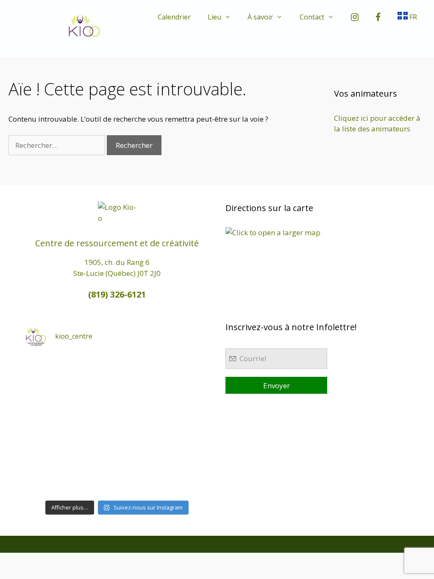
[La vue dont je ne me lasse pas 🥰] (187, 453)
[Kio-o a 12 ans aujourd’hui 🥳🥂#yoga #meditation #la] (187, 481)
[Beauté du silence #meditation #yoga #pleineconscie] (93, 397)
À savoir (260, 17)
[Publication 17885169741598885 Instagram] (93, 369)
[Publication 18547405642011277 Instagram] (140, 397)
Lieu (214, 17)
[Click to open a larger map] (272, 232)
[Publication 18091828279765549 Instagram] (46, 425)
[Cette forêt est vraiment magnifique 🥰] (46, 397)
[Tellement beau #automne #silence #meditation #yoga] (187, 425)
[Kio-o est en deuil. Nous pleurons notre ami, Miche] (140, 453)
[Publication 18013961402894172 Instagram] (140, 369)
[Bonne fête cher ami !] (93, 453)
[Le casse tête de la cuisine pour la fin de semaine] (46, 481)
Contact (312, 17)
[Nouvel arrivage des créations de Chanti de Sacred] (140, 481)
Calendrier (174, 17)
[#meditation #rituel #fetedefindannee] (93, 425)
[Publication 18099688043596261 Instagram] (46, 369)
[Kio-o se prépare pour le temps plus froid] (46, 453)
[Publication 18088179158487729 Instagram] (187, 397)
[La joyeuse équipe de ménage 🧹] (93, 481)
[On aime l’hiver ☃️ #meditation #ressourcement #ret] (140, 425)
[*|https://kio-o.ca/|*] (187, 369)
